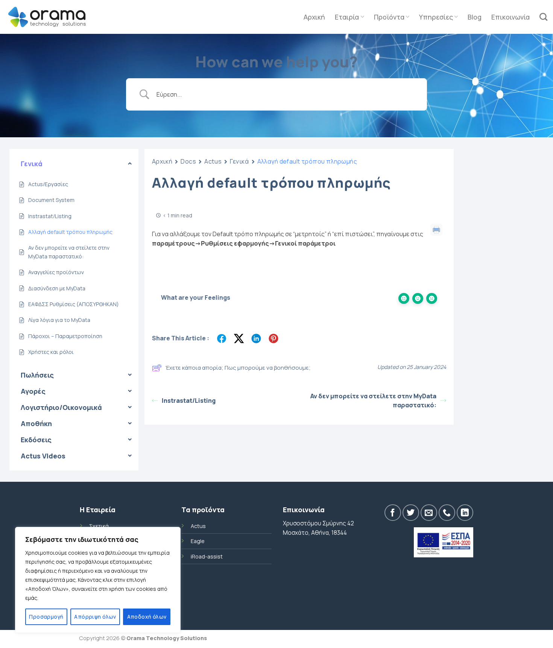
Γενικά (239, 161)
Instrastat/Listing (189, 400)
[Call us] (447, 512)
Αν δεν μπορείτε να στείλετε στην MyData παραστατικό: (373, 400)
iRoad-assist (207, 556)
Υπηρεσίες (436, 16)
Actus (213, 161)
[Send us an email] (429, 512)
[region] (98, 580)
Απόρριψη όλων (95, 616)
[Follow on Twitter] (411, 512)
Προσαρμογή (46, 616)
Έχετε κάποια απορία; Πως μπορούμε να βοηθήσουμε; (238, 368)
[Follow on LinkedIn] (465, 512)
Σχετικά (99, 526)
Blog (475, 16)
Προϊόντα (389, 16)
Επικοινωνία (510, 16)
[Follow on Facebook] (392, 512)
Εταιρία (347, 16)
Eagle (198, 541)
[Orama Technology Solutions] (47, 17)
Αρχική (314, 16)
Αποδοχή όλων (147, 616)
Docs (188, 161)
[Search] (543, 16)
